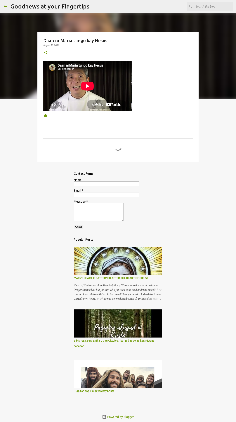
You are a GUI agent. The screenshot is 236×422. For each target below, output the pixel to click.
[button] (45, 52)
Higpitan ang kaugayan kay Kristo (94, 390)
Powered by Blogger (120, 416)
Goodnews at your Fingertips (49, 6)
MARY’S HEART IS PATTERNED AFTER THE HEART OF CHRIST (111, 278)
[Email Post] (45, 116)
